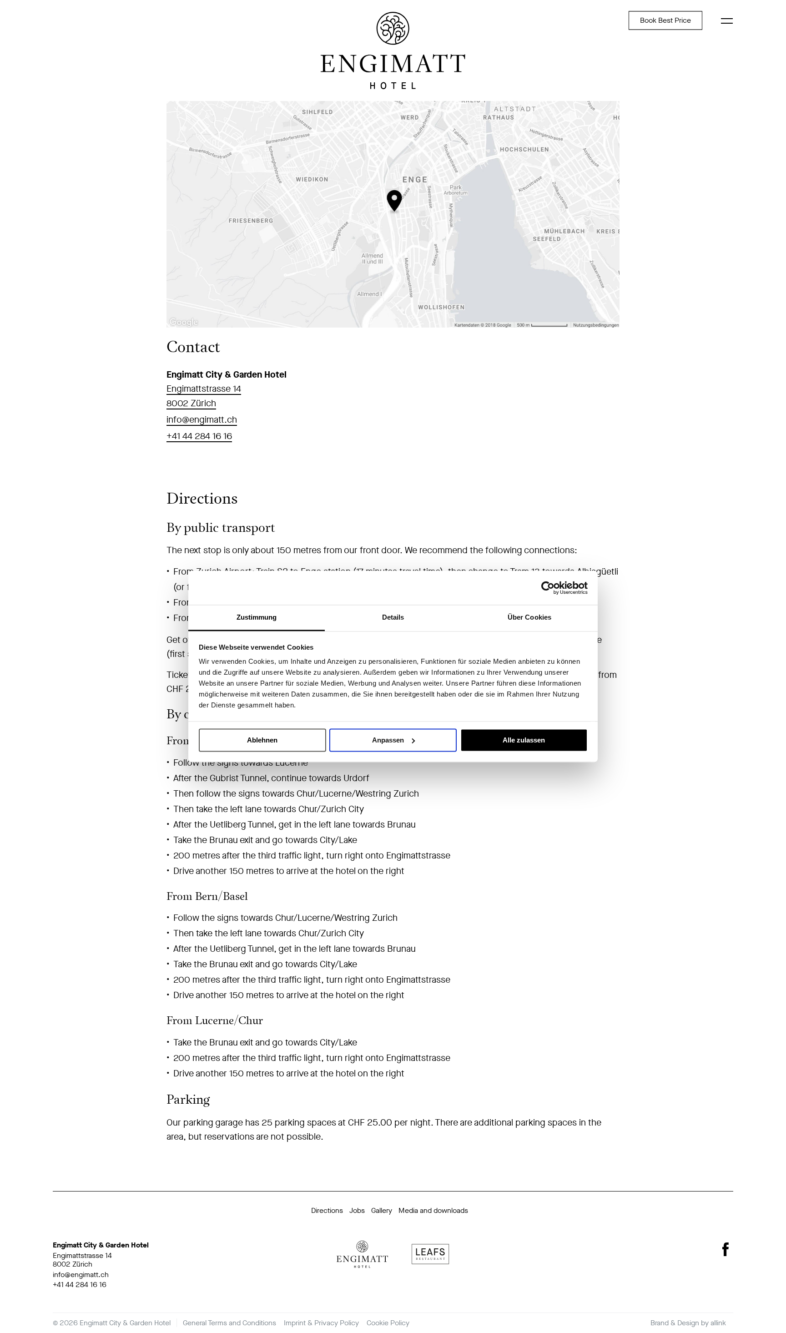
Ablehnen (262, 740)
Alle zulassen (524, 740)
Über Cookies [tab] (529, 617)
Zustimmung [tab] (257, 617)
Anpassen (388, 740)
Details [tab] (393, 617)
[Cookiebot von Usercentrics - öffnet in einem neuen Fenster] (548, 588)
